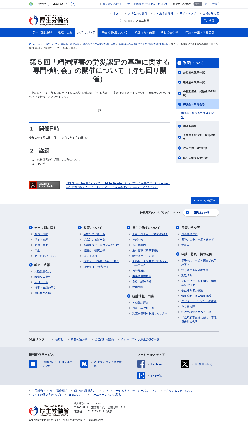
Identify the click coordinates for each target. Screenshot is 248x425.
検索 (212, 20)
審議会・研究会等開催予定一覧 (198, 115)
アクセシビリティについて (180, 390)
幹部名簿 (137, 239)
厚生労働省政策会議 (195, 157)
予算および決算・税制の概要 (199, 137)
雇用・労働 (41, 245)
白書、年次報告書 (143, 308)
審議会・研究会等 (194, 104)
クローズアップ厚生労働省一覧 (140, 339)
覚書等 (185, 245)
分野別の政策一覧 (194, 72)
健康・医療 (41, 234)
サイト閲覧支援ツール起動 (141, 4)
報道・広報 (42, 265)
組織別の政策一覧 (194, 82)
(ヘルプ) (162, 4)
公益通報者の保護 (192, 290)
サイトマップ (188, 13)
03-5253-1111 (96, 411)
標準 (197, 4)
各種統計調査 (140, 302)
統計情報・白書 (143, 296)
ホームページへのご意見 (106, 394)
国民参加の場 (211, 13)
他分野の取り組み (45, 255)
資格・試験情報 (141, 281)
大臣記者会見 (42, 271)
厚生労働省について (146, 227)
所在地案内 (139, 245)
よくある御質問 (163, 13)
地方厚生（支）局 (143, 255)
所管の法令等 (190, 227)
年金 (37, 250)
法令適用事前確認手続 (194, 270)
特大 (214, 4)
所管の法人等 (79, 339)
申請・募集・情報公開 (196, 254)
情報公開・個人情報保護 (196, 295)
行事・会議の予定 (45, 287)
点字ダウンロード (112, 4)
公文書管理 (188, 306)
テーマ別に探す (45, 227)
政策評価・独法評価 (195, 148)
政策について (193, 63)
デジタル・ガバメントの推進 (199, 301)
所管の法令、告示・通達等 (197, 239)
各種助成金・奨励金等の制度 (199, 93)
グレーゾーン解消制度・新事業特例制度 (199, 282)
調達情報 (186, 275)
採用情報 (137, 287)
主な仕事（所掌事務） (145, 250)
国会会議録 (190, 126)
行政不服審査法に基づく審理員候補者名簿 (199, 319)
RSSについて (76, 394)
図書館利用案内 (104, 339)
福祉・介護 (41, 239)
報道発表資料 (42, 276)
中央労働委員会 (141, 276)
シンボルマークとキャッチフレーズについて (129, 390)
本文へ (117, 13)
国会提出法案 (189, 234)
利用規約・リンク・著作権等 (49, 390)
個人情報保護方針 (85, 390)
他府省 (59, 339)
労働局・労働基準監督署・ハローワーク (150, 263)
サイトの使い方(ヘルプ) (46, 394)
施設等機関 (139, 270)
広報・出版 (41, 282)
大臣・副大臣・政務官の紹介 (150, 234)
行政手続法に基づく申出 (196, 312)
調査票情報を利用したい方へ (150, 313)
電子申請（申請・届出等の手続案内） (199, 262)
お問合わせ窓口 (137, 13)
